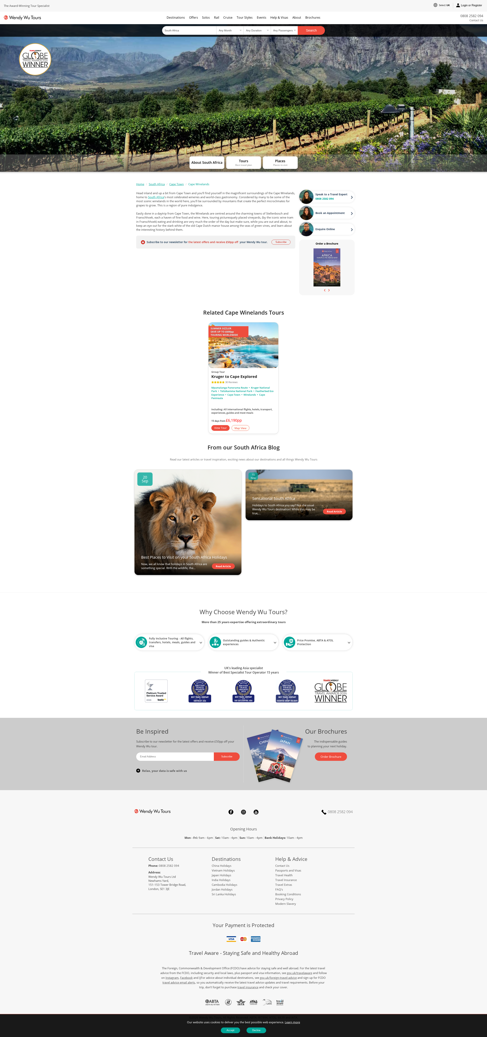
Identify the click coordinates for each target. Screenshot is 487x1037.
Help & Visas (279, 17)
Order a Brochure (327, 243)
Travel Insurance (286, 880)
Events (261, 17)
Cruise (227, 17)
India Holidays (221, 880)
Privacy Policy (284, 899)
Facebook (230, 812)
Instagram (243, 812)
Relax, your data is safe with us (164, 771)
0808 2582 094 (471, 16)
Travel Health (284, 875)
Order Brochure (331, 757)
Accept (230, 1030)
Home (140, 184)
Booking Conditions (288, 894)
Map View (240, 428)
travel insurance (247, 987)
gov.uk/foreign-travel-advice (278, 978)
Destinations (176, 17)
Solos (206, 17)
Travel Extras (283, 885)
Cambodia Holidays (224, 885)
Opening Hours (243, 829)
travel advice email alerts (178, 982)
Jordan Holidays (222, 889)
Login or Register (471, 5)
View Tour (220, 428)
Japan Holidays (221, 875)
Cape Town (176, 184)
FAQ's (279, 889)
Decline (256, 1030)
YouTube (256, 812)
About (296, 17)
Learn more (292, 1022)
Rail (216, 17)
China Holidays (221, 866)
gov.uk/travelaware (299, 973)
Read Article (223, 566)
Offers (193, 17)
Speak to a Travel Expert (331, 194)
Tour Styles (245, 17)
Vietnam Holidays (223, 870)
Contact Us (476, 20)
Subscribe (280, 242)
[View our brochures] (327, 267)
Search (311, 30)
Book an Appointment (330, 213)
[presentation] (325, 289)
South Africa (157, 184)
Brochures (312, 17)
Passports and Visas (288, 870)
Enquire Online (325, 229)
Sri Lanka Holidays (224, 894)
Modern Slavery (285, 904)
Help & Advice (291, 859)
